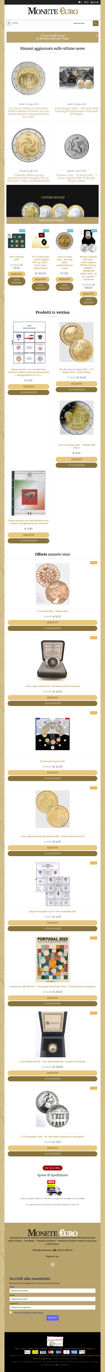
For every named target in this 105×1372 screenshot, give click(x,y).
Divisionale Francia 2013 (52, 761)
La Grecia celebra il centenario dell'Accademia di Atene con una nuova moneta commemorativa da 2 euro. (28, 112)
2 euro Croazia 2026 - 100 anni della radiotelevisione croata (64, 262)
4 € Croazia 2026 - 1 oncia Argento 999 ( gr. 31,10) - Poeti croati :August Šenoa (40, 262)
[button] (52, 220)
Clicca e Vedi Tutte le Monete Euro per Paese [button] (52, 37)
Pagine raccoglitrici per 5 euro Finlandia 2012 (52, 911)
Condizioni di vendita (56, 1348)
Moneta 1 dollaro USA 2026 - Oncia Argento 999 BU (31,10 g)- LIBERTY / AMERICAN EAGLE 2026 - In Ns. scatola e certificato (88, 268)
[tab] (52, 37)
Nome (12, 1295)
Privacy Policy (44, 1355)
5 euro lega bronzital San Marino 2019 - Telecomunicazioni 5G (52, 836)
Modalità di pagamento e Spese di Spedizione (79, 1348)
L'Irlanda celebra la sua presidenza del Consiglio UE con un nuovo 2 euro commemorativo (28, 178)
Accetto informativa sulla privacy (28, 1313)
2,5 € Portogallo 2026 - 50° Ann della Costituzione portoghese (52, 1136)
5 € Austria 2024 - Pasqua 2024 (52, 611)
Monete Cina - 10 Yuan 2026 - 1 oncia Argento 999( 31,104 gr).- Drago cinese (76, 178)
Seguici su (52, 1256)
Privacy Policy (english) (69, 1355)
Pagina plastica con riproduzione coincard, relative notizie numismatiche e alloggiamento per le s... (28, 372)
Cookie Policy (55, 1355)
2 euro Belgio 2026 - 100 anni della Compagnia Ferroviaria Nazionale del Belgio (76, 111)
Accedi (96, 2)
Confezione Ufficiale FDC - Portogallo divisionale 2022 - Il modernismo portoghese (52, 986)
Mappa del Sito (46, 1358)
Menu (15, 23)
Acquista (16, 274)
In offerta (30, 1348)
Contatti (22, 1348)
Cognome (14, 1303)
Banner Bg (52, 201)
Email (12, 1287)
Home (17, 1348)
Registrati (43, 1348)
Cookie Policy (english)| (86, 1355)
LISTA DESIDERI (16, 281)
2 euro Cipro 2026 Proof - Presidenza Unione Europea (52, 686)
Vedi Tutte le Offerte (53, 1168)
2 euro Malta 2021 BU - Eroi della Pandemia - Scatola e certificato (52, 1061)
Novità (37, 1348)
